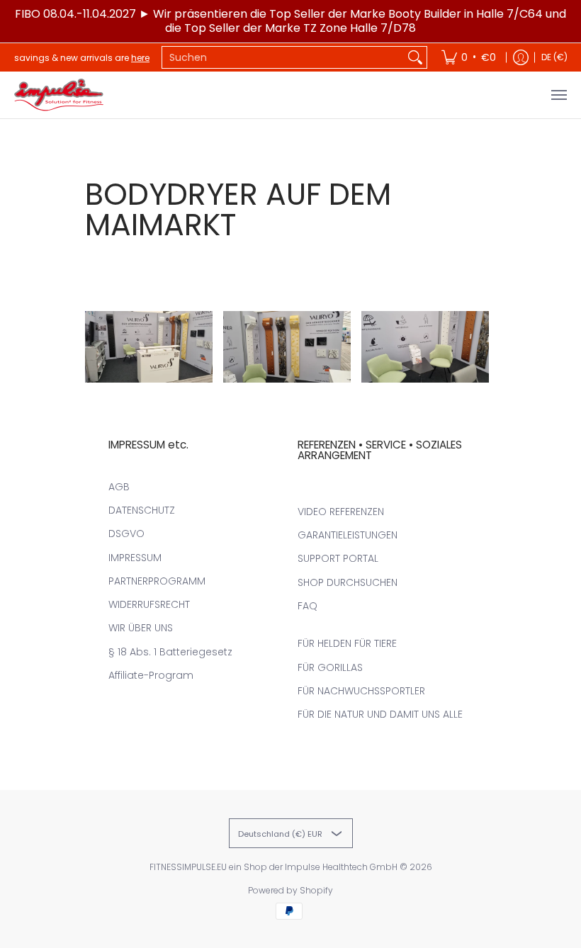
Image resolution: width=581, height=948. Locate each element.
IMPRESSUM (135, 558)
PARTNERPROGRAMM (156, 581)
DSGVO (126, 533)
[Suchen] (415, 57)
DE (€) (554, 57)
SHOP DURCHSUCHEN (347, 582)
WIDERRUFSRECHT (149, 604)
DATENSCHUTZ (141, 510)
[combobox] (283, 57)
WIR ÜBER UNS (140, 628)
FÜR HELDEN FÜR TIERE (347, 643)
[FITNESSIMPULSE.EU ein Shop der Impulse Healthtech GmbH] (60, 95)
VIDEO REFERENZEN (341, 511)
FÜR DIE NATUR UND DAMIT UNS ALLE (380, 714)
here (140, 58)
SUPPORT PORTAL (338, 558)
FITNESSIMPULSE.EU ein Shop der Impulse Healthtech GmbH (273, 867)
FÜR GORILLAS (330, 667)
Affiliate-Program (150, 675)
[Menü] (558, 95)
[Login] (521, 57)
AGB (119, 487)
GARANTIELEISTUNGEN (347, 535)
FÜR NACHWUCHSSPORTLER (361, 691)
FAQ (307, 606)
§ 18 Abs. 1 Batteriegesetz (170, 652)
